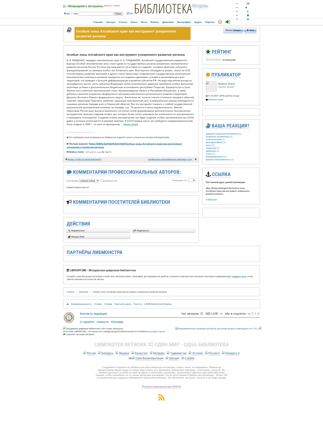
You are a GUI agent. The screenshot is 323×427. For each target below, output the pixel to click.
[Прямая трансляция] (222, 313)
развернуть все (110, 180)
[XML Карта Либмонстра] (161, 399)
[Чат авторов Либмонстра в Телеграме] (248, 15)
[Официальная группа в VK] (248, 19)
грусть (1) (210, 145)
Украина (124, 353)
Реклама (117, 321)
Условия (98, 303)
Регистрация (241, 30)
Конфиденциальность (81, 303)
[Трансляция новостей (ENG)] (246, 7)
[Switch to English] (248, 3)
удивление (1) (212, 150)
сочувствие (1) (212, 147)
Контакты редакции (93, 313)
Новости (103, 321)
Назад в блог (77, 237)
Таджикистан (178, 353)
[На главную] (69, 322)
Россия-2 (214, 353)
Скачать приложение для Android (162, 386)
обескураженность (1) (216, 156)
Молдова (159, 353)
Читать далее (130, 124)
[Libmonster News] (258, 313)
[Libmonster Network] (216, 328)
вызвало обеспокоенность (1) (220, 159)
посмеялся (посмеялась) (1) (219, 136)
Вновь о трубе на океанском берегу (84, 159)
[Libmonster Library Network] (260, 328)
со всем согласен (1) (215, 139)
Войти (253, 30)
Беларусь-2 (232, 353)
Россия (91, 353)
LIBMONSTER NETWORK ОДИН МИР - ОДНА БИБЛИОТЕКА (161, 344)
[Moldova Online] (211, 91)
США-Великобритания (149, 358)
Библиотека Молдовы (161, 303)
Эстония (197, 353)
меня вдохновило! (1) (216, 142)
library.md (212, 199)
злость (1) (210, 153)
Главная (71, 291)
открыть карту (157, 331)
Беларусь (107, 353)
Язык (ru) (137, 303)
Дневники (83, 291)
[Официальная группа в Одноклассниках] (248, 11)
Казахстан (141, 353)
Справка (108, 303)
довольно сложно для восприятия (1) (223, 133)
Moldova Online (76, 151)
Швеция (174, 358)
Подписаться (77, 230)
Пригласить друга (122, 303)
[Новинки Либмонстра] (253, 313)
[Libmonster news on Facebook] (255, 313)
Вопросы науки (215, 99)
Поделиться (143, 230)
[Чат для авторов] (202, 313)
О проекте (87, 321)
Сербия (189, 358)
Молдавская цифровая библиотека (83, 328)
